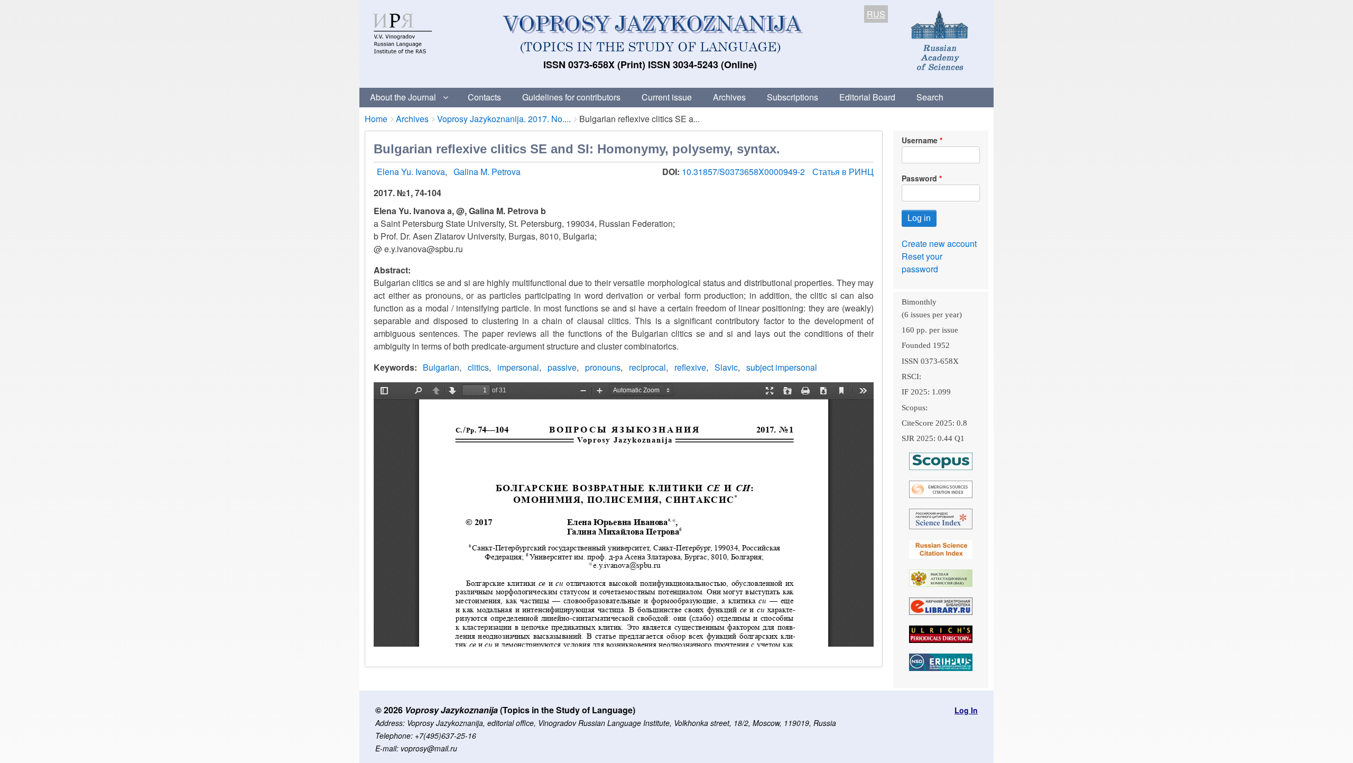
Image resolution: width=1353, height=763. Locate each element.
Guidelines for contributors (571, 97)
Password (919, 178)
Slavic (726, 367)
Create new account (939, 243)
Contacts (484, 97)
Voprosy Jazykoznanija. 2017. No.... (504, 119)
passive (562, 367)
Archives (729, 97)
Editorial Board (867, 97)
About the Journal (403, 97)
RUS (876, 14)
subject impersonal (781, 367)
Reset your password (922, 262)
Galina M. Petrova (487, 172)
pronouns (602, 367)
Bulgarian (441, 367)
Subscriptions (792, 97)
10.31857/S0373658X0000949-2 (744, 172)
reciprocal (647, 367)
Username (920, 140)
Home (376, 119)
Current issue (667, 97)
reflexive (690, 367)
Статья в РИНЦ (843, 172)
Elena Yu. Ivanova (411, 172)
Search (929, 97)
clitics (478, 367)
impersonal (518, 367)
